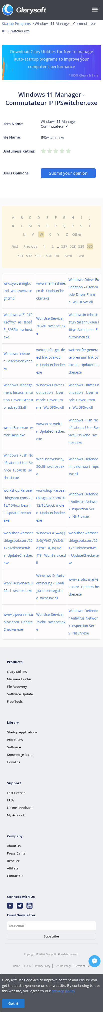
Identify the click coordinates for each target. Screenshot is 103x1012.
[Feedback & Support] (94, 961)
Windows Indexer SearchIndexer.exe (18, 361)
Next (68, 255)
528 (73, 246)
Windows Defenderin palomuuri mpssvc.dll (83, 466)
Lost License (16, 792)
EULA (27, 966)
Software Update (20, 694)
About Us (14, 846)
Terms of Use (82, 966)
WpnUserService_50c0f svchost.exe (50, 466)
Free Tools (15, 701)
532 (29, 255)
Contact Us (15, 875)
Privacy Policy (42, 966)
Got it (13, 1003)
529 (81, 246)
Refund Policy (63, 966)
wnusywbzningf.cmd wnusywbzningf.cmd (18, 291)
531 (21, 255)
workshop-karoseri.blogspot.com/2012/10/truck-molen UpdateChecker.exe (51, 505)
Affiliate (12, 868)
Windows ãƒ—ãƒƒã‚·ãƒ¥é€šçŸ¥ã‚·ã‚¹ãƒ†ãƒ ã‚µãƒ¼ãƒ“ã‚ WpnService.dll (51, 548)
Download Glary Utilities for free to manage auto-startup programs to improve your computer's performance (54, 63)
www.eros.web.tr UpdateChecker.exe (50, 431)
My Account (15, 815)
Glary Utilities (17, 671)
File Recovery (17, 686)
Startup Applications (22, 732)
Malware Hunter (19, 679)
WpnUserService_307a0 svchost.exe (50, 326)
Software (14, 747)
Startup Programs (16, 23)
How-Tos (13, 762)
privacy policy (63, 991)
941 (58, 255)
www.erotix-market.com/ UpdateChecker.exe (83, 587)
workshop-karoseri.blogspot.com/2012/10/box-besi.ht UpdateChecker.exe (18, 505)
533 (37, 255)
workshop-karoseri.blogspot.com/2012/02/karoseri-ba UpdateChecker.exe (18, 548)
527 (64, 246)
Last (80, 255)
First (14, 246)
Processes (15, 739)
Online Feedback (19, 807)
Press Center (17, 853)
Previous (30, 246)
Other (77, 234)
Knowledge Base (19, 754)
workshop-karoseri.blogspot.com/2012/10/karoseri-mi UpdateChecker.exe (83, 548)
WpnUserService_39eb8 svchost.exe (50, 622)
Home (16, 966)
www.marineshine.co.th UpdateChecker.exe (51, 291)
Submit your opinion (68, 173)
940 (49, 255)
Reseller (13, 860)
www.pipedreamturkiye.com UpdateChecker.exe (18, 622)
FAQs (11, 800)
